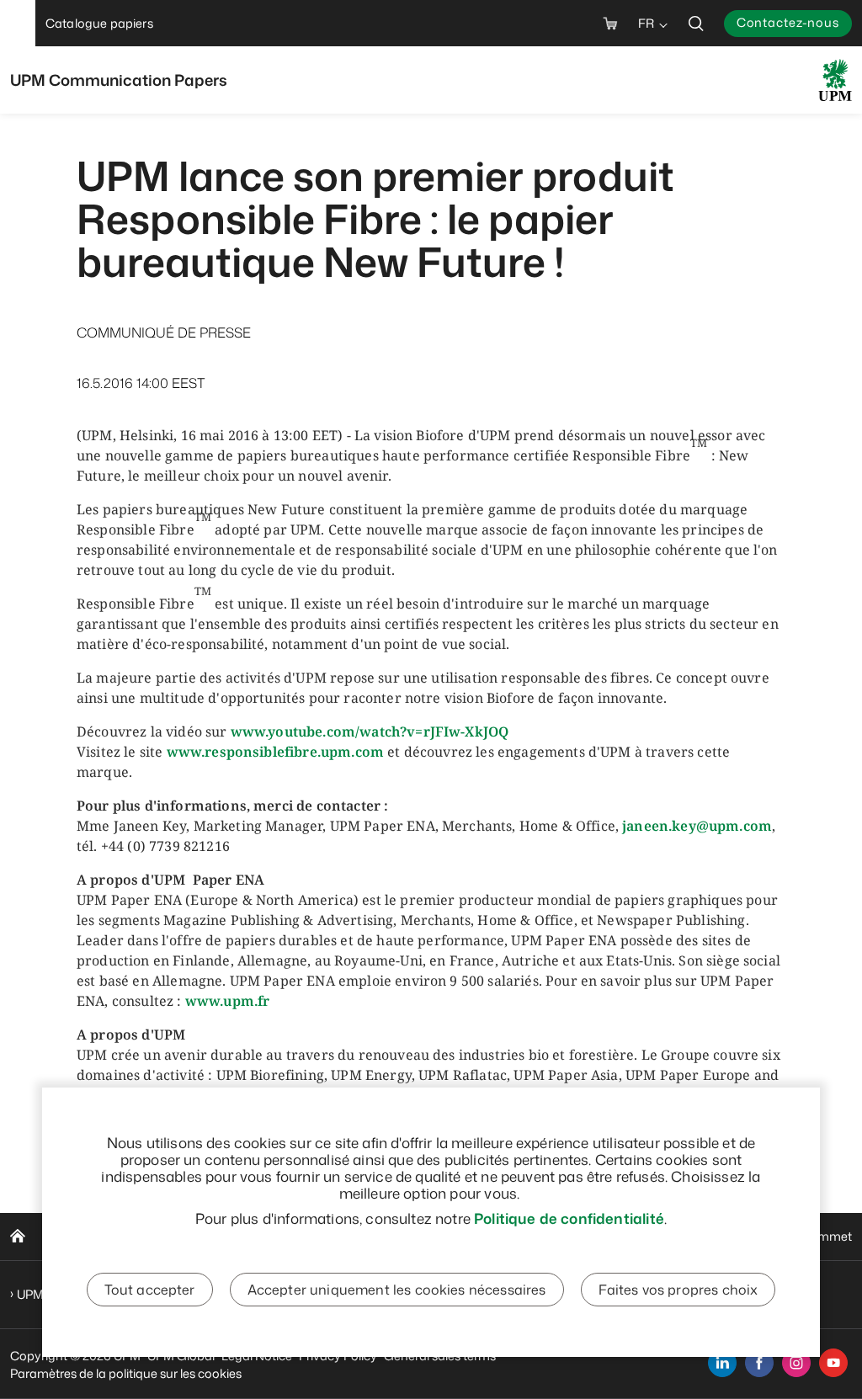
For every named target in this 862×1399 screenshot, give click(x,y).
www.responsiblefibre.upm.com (275, 751)
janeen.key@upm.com (697, 826)
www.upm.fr (227, 1001)
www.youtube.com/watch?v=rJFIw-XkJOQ (370, 731)
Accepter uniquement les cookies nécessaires (396, 1289)
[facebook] (759, 1362)
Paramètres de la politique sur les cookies (126, 1373)
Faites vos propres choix (678, 1289)
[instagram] (796, 1362)
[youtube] (833, 1362)
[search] (696, 23)
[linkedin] (722, 1362)
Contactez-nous (788, 22)
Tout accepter (149, 1289)
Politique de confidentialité (569, 1218)
